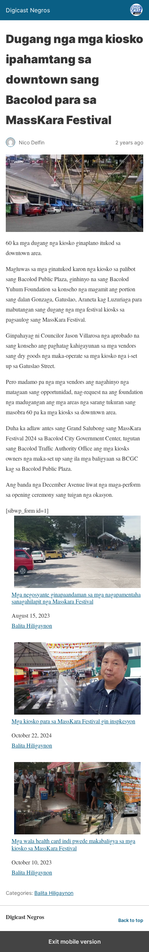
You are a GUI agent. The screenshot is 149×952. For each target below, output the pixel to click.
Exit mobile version (74, 941)
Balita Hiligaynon (32, 625)
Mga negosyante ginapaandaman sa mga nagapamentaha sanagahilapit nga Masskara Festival (76, 598)
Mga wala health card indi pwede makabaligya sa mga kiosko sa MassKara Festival (73, 844)
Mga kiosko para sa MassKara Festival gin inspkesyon (73, 720)
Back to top (130, 920)
